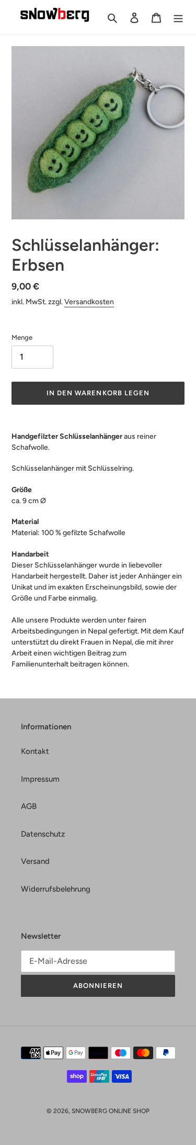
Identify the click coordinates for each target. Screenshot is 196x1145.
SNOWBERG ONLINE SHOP (110, 1111)
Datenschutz (43, 834)
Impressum (40, 779)
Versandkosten (89, 301)
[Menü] (178, 17)
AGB (29, 806)
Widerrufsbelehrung (55, 889)
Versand (35, 861)
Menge (21, 337)
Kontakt (35, 751)
